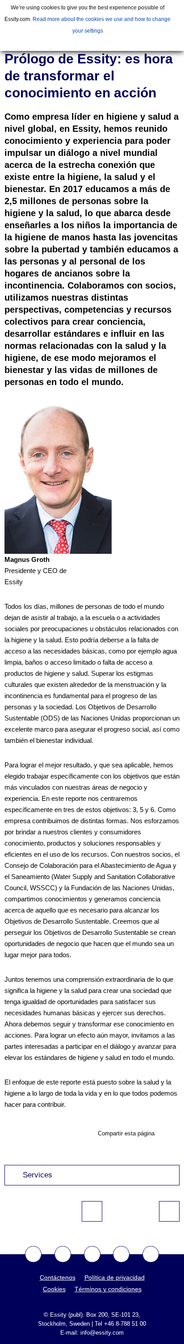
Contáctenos (57, 1277)
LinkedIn (150, 1254)
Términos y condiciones (108, 1289)
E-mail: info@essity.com (92, 1332)
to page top (92, 1211)
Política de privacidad (114, 1277)
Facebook (33, 1254)
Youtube (92, 1254)
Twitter (62, 1254)
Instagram (121, 1254)
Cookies (54, 1289)
